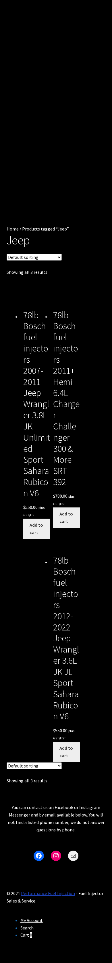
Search (27, 928)
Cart (26, 935)
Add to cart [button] (36, 528)
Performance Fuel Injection (48, 893)
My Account (31, 920)
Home (13, 229)
